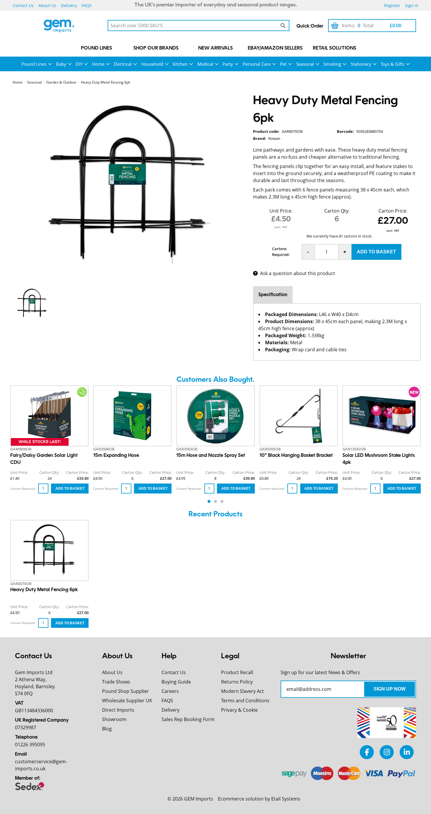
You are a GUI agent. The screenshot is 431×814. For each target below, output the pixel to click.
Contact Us (23, 5)
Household (152, 64)
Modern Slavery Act (242, 691)
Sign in (411, 5)
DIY (79, 64)
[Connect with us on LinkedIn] (407, 752)
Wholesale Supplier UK (127, 700)
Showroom (114, 719)
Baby (61, 64)
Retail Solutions (334, 48)
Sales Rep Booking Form (188, 719)
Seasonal (305, 64)
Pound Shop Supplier (125, 691)
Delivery (69, 5)
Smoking (332, 64)
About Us (47, 5)
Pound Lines (96, 48)
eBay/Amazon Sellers (275, 48)
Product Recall (237, 672)
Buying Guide (176, 682)
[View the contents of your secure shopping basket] (335, 25)
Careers (170, 691)
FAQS (87, 5)
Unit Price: (280, 211)
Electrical (123, 64)
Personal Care (257, 64)
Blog (107, 728)
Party (228, 64)
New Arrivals (215, 48)
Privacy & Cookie (239, 710)
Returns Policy (237, 682)
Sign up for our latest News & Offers (320, 672)
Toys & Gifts (392, 64)
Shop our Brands (156, 48)
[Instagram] (387, 752)
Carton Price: (393, 211)
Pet (283, 64)
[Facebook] (367, 752)
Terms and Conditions (245, 700)
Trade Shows (116, 682)
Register (392, 5)
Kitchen (180, 64)
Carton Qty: (336, 211)
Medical (205, 64)
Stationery (361, 64)
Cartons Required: (281, 251)
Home (98, 64)
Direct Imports (118, 710)
